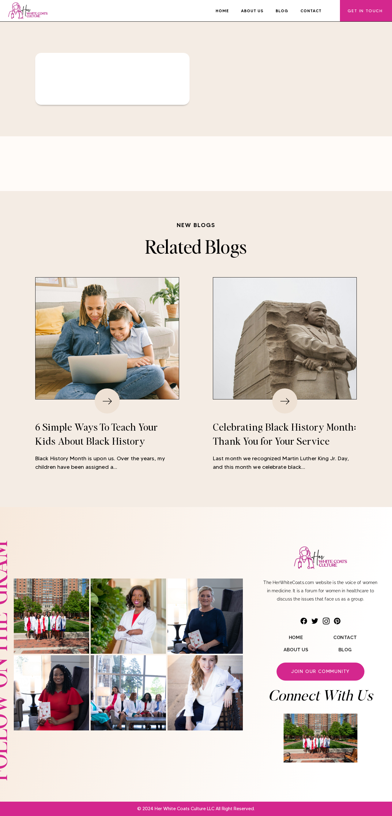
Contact (311, 10)
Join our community (320, 671)
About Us (252, 10)
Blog (282, 10)
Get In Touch (365, 10)
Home (222, 10)
